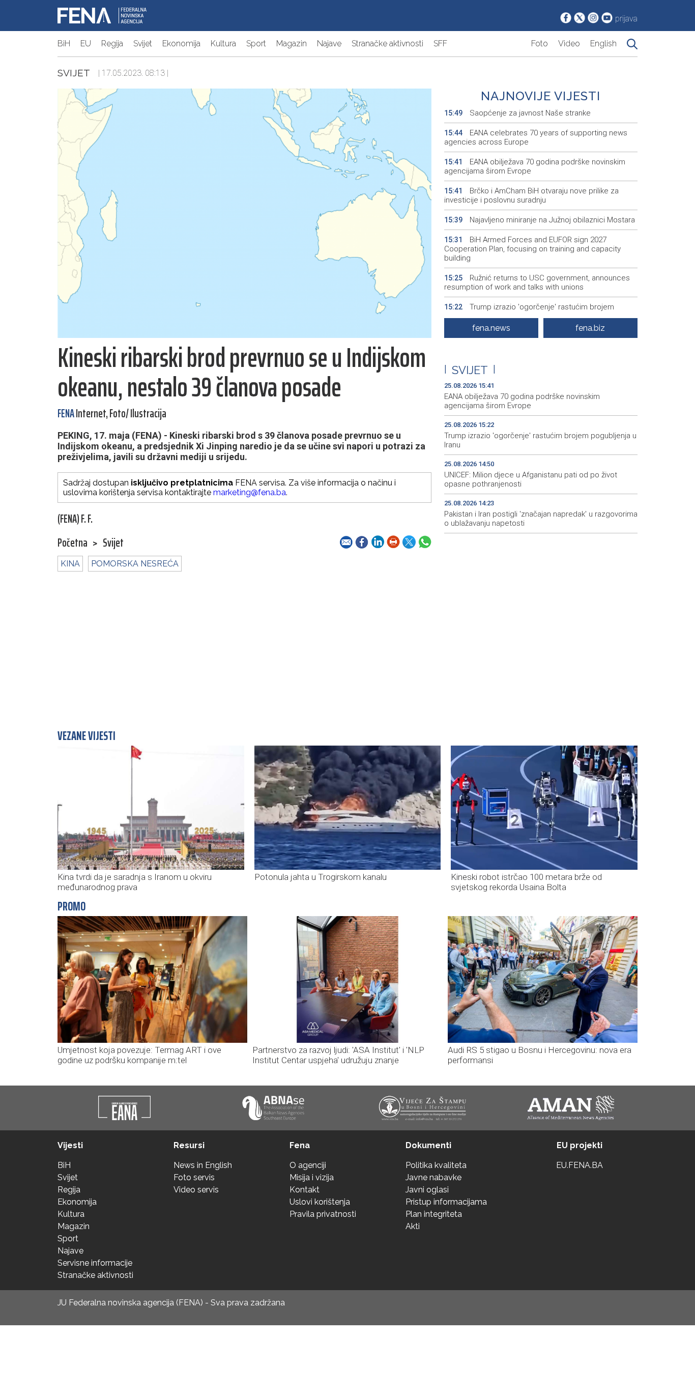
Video (569, 43)
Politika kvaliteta (436, 1165)
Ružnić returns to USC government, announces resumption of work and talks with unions (537, 282)
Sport (256, 43)
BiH (63, 43)
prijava (626, 18)
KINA (70, 563)
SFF (440, 43)
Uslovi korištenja (319, 1202)
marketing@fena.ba (249, 492)
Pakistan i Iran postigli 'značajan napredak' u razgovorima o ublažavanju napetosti (541, 518)
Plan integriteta (434, 1214)
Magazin (291, 43)
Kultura (223, 43)
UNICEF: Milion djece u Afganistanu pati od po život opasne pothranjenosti (530, 479)
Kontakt (304, 1189)
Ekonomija (181, 43)
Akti (413, 1226)
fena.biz (590, 328)
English (603, 43)
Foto (539, 43)
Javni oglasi (427, 1189)
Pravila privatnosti (322, 1214)
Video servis (196, 1189)
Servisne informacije (94, 1263)
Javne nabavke (433, 1177)
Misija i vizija (311, 1177)
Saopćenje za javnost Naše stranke (517, 113)
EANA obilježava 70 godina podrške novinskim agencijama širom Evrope (534, 166)
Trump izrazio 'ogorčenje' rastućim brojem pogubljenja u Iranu (529, 311)
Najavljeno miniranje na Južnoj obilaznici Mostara (539, 219)
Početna (72, 543)
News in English (202, 1165)
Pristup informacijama (446, 1202)
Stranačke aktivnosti (387, 43)
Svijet (142, 43)
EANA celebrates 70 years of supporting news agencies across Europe (535, 137)
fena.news (491, 328)
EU (85, 43)
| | (470, 370)
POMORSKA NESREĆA (135, 563)
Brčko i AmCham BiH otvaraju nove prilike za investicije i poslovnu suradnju (531, 195)
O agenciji (307, 1165)
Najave (329, 43)
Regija (112, 43)
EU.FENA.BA (579, 1165)
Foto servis (194, 1177)
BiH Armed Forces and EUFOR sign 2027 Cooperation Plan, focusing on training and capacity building (532, 249)
